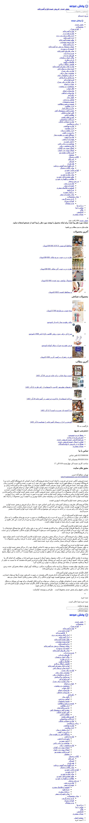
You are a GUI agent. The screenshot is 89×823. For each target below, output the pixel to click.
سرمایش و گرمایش (66, 78)
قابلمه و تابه (60, 633)
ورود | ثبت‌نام (83, 16)
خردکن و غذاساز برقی (65, 75)
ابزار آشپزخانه (69, 38)
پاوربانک (71, 159)
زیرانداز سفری (68, 192)
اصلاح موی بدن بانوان (66, 150)
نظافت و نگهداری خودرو (65, 179)
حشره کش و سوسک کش (64, 111)
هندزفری (70, 164)
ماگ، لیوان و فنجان (66, 58)
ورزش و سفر (73, 181)
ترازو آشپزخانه (68, 44)
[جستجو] (87, 14)
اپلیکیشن (80, 212)
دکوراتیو (71, 95)
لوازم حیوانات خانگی (66, 122)
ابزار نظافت (69, 106)
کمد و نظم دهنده (68, 117)
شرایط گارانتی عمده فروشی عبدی (70, 440)
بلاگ (81, 210)
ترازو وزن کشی (68, 133)
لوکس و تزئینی (68, 100)
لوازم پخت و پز (68, 33)
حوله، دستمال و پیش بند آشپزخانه (61, 47)
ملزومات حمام (68, 91)
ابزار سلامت (69, 128)
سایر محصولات (73, 197)
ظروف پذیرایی (68, 55)
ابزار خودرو (70, 172)
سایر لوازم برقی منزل (65, 82)
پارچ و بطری (69, 60)
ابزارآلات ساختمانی (67, 119)
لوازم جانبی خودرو (72, 170)
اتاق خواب (70, 89)
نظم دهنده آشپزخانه (66, 40)
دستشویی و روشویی (66, 86)
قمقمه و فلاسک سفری (65, 188)
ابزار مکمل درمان (67, 130)
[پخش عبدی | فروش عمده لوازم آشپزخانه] (77, 22)
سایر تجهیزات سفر (67, 194)
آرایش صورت (69, 142)
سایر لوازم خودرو (67, 175)
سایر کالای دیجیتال (67, 168)
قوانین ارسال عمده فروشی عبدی (70, 442)
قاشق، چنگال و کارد (66, 64)
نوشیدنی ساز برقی (67, 73)
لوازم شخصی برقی (66, 146)
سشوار (71, 155)
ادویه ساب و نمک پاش (65, 69)
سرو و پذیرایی (69, 53)
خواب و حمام (69, 84)
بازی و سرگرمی (68, 199)
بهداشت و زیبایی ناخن (66, 144)
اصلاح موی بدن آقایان (66, 148)
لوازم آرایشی (69, 137)
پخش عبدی (79, 25)
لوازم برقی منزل (67, 71)
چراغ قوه (70, 190)
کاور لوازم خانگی (67, 113)
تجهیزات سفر (69, 186)
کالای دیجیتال (74, 157)
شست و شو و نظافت (66, 104)
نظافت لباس (69, 115)
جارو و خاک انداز (68, 108)
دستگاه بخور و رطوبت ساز (64, 135)
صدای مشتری (78, 214)
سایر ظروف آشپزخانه (65, 51)
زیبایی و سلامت (73, 124)
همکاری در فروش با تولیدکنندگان (70, 444)
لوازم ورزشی (69, 183)
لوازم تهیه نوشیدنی (67, 42)
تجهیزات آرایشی (68, 139)
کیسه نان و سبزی (67, 49)
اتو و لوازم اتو (69, 80)
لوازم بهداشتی (68, 126)
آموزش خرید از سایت (75, 437)
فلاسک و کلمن (68, 62)
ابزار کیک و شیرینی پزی (65, 36)
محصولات (79, 27)
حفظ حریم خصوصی (75, 435)
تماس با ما (79, 208)
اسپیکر (71, 161)
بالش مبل (70, 97)
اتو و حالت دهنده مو (66, 153)
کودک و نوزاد (69, 201)
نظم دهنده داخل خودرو (65, 177)
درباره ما (80, 206)
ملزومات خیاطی (67, 93)
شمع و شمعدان (68, 102)
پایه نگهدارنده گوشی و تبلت (64, 166)
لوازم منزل (74, 29)
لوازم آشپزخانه (68, 31)
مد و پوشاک (69, 203)
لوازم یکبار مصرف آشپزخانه (63, 66)
